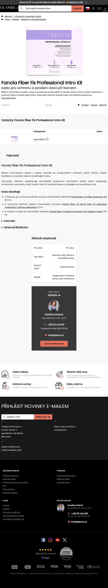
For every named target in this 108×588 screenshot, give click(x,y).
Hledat (77, 8)
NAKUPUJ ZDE (76, 2)
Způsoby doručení (10, 475)
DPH (4, 486)
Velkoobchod (8, 489)
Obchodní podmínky (11, 512)
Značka (85, 105)
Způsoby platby (9, 479)
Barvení (8, 16)
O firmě (6, 505)
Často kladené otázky (66, 475)
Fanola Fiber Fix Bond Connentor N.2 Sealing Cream (76, 211)
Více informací (8, 98)
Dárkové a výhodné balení (33, 19)
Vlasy (7, 19)
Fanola (48, 105)
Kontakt (6, 509)
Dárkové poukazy (10, 492)
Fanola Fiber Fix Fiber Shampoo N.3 (89, 196)
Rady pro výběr (63, 479)
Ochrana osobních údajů (13, 515)
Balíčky (15, 19)
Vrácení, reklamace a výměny (15, 482)
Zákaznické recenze (45, 553)
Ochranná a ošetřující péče (27, 16)
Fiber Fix (103, 105)
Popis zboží (13, 155)
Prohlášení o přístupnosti (13, 519)
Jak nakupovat (63, 482)
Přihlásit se (43, 417)
